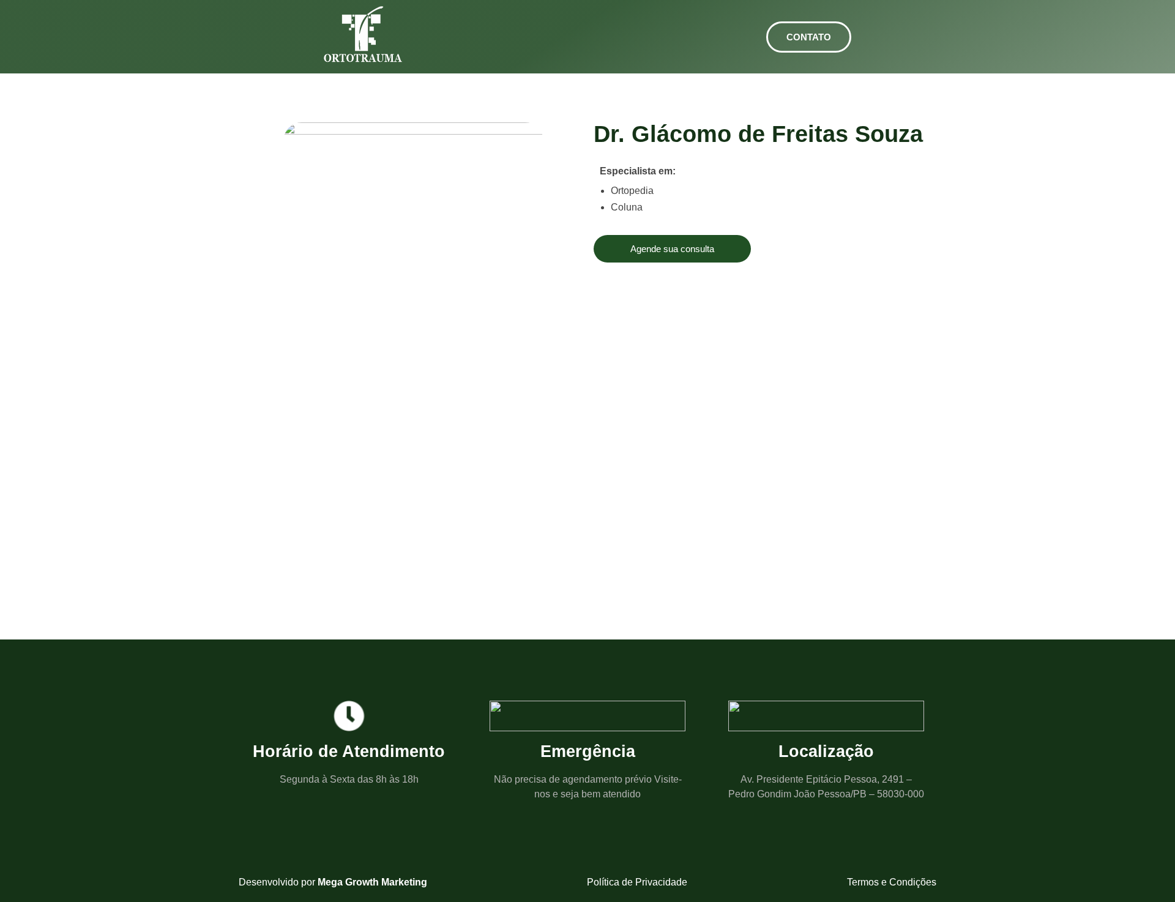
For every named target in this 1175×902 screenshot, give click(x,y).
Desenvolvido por (333, 882)
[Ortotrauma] (363, 34)
